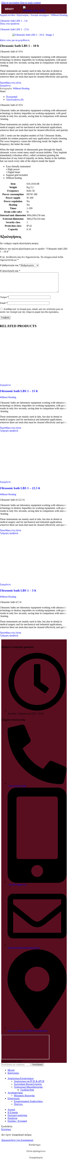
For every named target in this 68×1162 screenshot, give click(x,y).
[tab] (11, 96)
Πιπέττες (18, 1104)
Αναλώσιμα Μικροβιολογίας (28, 1087)
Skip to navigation (10, 2)
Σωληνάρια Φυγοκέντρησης (28, 1084)
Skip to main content (30, 2)
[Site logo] (34, 10)
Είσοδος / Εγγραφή (17, 1121)
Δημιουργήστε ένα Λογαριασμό (17, 1140)
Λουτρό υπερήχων (40, 15)
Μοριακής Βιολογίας (24, 1095)
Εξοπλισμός (23, 15)
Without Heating (59, 15)
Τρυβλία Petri (27, 1089)
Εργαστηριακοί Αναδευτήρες (28, 1101)
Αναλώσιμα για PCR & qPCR (29, 1081)
